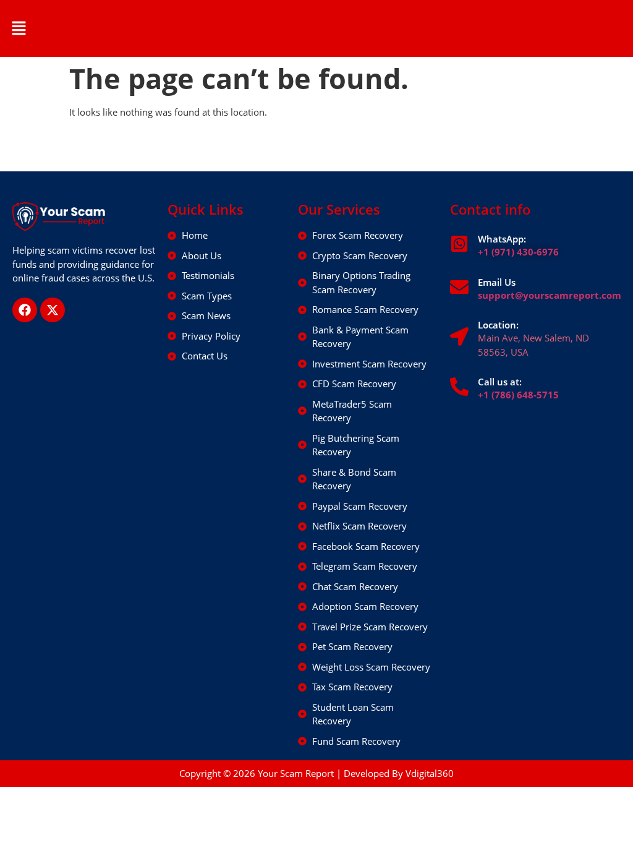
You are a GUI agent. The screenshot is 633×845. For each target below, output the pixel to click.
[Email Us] (459, 287)
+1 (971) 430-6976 (518, 252)
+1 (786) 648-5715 (518, 394)
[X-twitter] (52, 310)
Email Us (497, 282)
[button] (18, 28)
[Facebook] (24, 310)
